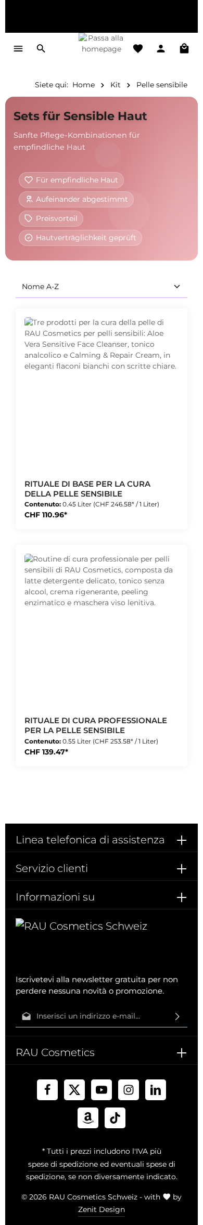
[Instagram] (128, 1089)
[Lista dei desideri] (138, 48)
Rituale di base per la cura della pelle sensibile (87, 489)
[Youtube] (101, 1089)
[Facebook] (47, 1089)
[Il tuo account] (160, 48)
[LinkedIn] (155, 1089)
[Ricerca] (41, 48)
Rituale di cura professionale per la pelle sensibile (95, 725)
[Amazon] (88, 1117)
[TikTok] (115, 1117)
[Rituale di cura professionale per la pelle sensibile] (101, 631)
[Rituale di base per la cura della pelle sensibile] (101, 394)
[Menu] (18, 48)
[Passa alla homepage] (102, 48)
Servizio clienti (52, 868)
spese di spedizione (63, 1164)
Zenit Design (101, 1209)
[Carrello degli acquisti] (184, 48)
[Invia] (177, 1016)
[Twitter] (74, 1089)
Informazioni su (55, 897)
